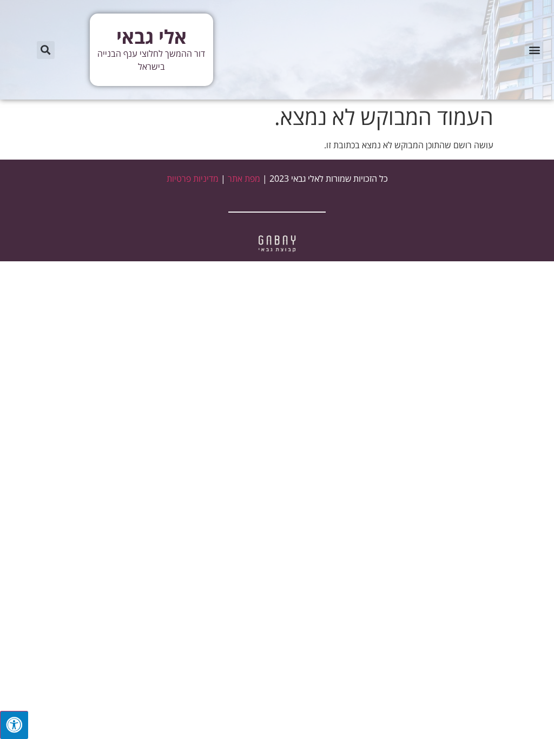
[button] (534, 50)
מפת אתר (244, 178)
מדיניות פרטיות (193, 178)
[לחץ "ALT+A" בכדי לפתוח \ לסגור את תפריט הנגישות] (14, 725)
